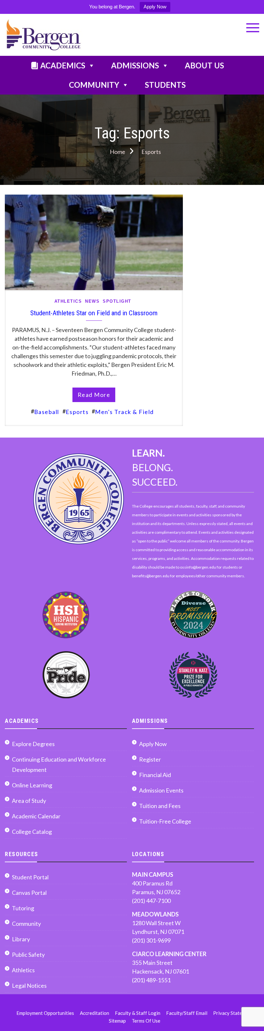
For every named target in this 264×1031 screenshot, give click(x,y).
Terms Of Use (146, 1021)
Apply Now (155, 6)
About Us (204, 65)
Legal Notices (29, 985)
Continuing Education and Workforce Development (59, 764)
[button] (252, 28)
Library (21, 939)
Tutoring (23, 908)
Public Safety (28, 954)
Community (94, 84)
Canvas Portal (29, 892)
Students (165, 84)
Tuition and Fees (160, 805)
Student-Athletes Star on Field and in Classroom (93, 313)
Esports (77, 411)
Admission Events (161, 790)
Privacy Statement (233, 1013)
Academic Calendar (36, 816)
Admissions (135, 65)
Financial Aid (155, 774)
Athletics (68, 301)
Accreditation (94, 1013)
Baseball (46, 411)
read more (94, 394)
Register (150, 759)
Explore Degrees (33, 743)
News (92, 301)
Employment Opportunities (45, 1013)
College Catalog (32, 831)
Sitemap (117, 1021)
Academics (62, 65)
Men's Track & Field (124, 411)
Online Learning (32, 785)
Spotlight (117, 301)
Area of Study (29, 800)
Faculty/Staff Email (186, 1013)
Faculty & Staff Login (137, 1013)
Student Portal (30, 877)
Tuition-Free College (165, 821)
